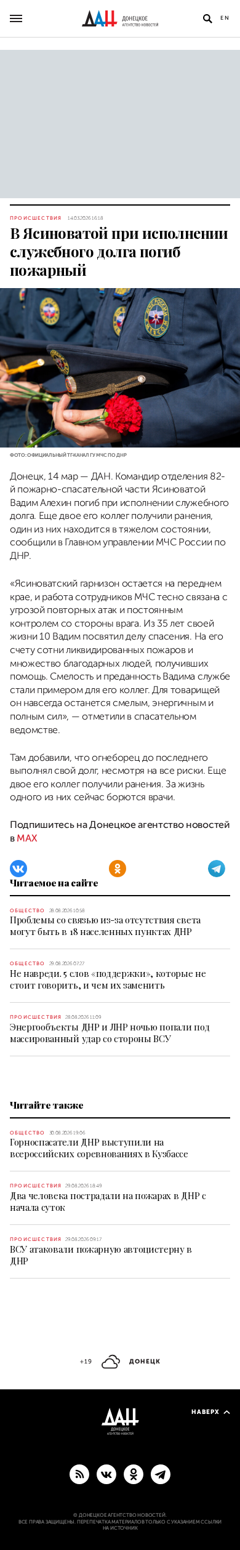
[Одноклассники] (117, 868)
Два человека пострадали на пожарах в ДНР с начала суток (108, 1201)
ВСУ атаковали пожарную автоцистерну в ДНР (101, 1255)
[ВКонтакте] (18, 868)
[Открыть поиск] (207, 18)
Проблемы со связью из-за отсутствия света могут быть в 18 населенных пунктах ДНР (105, 926)
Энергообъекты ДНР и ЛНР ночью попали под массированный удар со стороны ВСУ (109, 1033)
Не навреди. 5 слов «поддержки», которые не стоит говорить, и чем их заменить (108, 979)
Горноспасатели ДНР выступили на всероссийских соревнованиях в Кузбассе (99, 1148)
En (225, 18)
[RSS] (79, 1473)
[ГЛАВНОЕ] (160, 1473)
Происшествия (36, 218)
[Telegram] (216, 868)
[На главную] (120, 18)
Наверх (205, 1411)
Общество (28, 911)
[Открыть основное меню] (16, 18)
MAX (27, 838)
